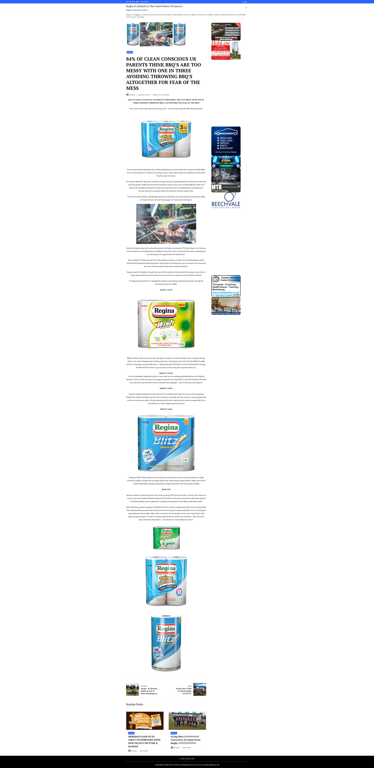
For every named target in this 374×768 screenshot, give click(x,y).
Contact (244, 2)
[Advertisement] (226, 89)
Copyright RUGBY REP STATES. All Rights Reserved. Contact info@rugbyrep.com (187, 765)
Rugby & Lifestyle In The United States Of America (154, 6)
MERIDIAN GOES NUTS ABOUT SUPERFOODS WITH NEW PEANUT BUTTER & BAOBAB (144, 741)
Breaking (130, 52)
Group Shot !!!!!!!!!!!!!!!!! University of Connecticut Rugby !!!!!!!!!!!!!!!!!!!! (185, 740)
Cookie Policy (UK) (187, 758)
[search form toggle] (246, 8)
